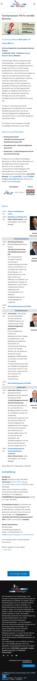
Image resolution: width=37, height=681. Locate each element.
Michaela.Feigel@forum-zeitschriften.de (20, 535)
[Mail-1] (3, 655)
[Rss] (7, 655)
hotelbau (18, 484)
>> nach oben (6, 550)
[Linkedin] (12, 655)
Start (3, 13)
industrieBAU (6, 484)
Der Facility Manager (20, 482)
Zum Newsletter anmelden (18, 573)
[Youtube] (16, 655)
